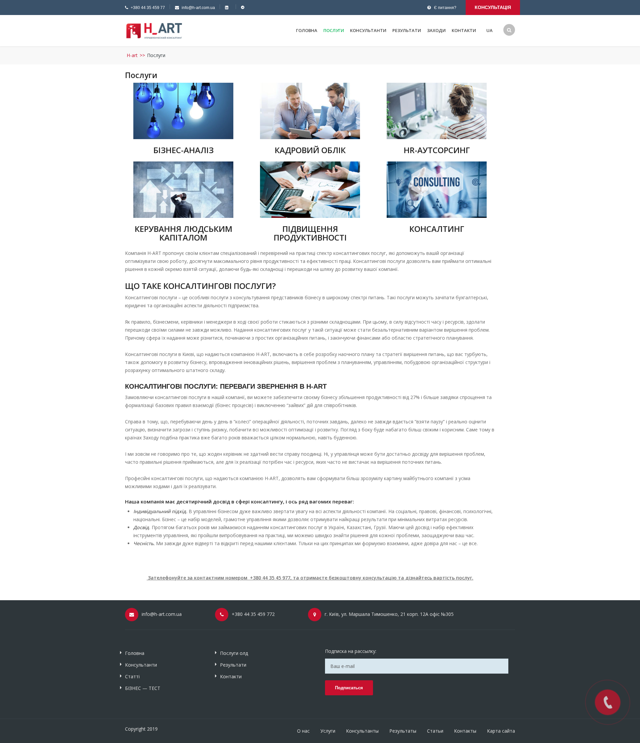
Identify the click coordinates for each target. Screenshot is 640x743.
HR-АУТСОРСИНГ (437, 149)
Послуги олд (234, 653)
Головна (306, 30)
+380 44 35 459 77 (148, 7)
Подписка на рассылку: (350, 651)
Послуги (333, 30)
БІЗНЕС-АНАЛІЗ (183, 149)
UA (489, 30)
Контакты (465, 731)
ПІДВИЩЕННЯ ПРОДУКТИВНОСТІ (310, 233)
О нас (303, 731)
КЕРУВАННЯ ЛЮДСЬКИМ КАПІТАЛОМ (183, 233)
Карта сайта (501, 731)
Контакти (464, 30)
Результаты (402, 731)
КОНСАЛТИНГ (436, 228)
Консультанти (368, 30)
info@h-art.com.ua (198, 7)
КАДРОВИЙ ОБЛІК (310, 149)
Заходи (436, 30)
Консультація (493, 7)
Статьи (435, 731)
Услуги (327, 731)
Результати (406, 30)
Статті (132, 676)
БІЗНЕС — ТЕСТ (142, 688)
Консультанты (362, 731)
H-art (132, 55)
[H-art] (154, 30)
